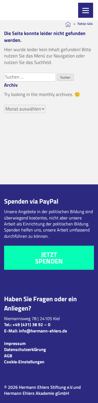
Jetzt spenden (49, 258)
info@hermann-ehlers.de (43, 330)
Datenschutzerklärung (25, 349)
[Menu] (85, 10)
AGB (8, 355)
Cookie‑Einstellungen (24, 361)
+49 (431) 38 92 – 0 (31, 324)
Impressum (15, 343)
